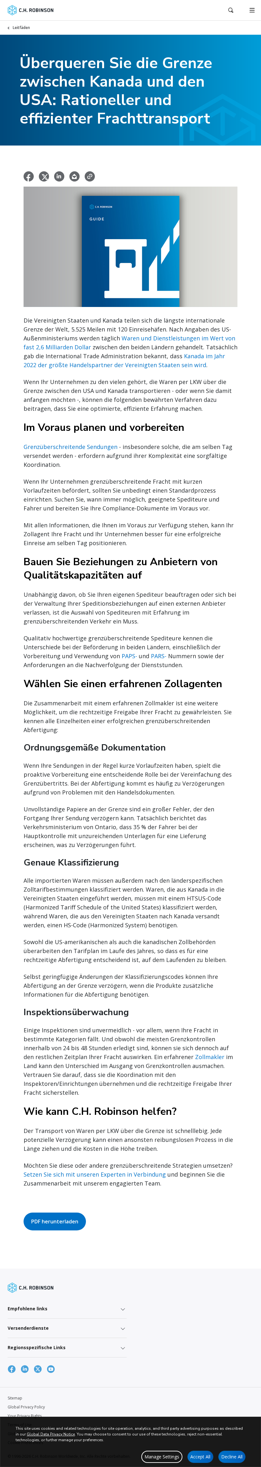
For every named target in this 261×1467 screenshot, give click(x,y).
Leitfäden (21, 27)
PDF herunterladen (54, 1221)
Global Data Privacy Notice (51, 1434)
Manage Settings (162, 1457)
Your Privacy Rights (25, 1416)
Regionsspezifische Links (37, 1347)
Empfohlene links (27, 1309)
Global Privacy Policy (26, 1407)
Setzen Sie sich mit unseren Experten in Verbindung (95, 1174)
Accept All (200, 1457)
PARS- (158, 656)
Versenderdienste (28, 1328)
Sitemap (15, 1398)
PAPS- (129, 656)
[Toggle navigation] (252, 10)
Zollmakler (209, 1057)
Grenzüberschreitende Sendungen (70, 447)
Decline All (232, 1457)
